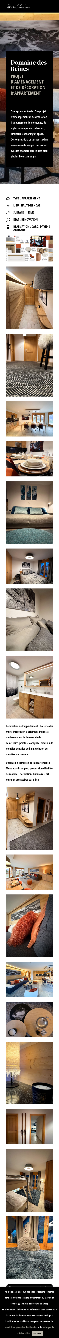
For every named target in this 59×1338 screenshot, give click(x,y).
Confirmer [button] (37, 1333)
